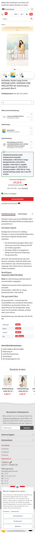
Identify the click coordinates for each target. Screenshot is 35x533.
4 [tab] (20, 69)
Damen (18, 324)
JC (16, 336)
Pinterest (4, 455)
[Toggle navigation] (2, 14)
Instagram (5, 452)
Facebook (5, 449)
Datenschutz (15, 511)
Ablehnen (18, 526)
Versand (25, 188)
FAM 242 (18, 332)
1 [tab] (14, 69)
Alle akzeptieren (18, 516)
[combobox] (15, 9)
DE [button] (22, 14)
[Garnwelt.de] (6, 13)
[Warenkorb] (31, 14)
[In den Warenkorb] (2, 33)
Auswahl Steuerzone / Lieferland (16, 185)
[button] (26, 14)
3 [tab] (18, 69)
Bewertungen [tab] (22, 214)
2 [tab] (16, 69)
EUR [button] (15, 14)
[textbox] (15, 9)
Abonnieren (27, 428)
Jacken (21, 336)
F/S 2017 (18, 328)
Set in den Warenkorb (18, 199)
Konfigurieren (18, 521)
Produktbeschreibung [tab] (8, 214)
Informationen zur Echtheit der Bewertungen (16, 531)
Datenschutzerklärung (11, 418)
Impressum (6, 511)
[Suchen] (32, 19)
